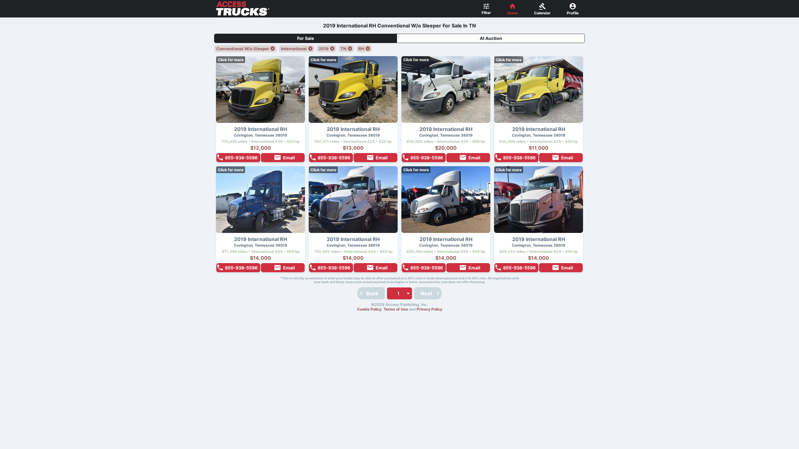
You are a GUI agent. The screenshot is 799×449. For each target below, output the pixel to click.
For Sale (305, 38)
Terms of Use (396, 309)
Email (289, 157)
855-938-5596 (241, 157)
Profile (573, 13)
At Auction (491, 38)
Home (512, 13)
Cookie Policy (369, 309)
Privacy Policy (429, 309)
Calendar (542, 13)
